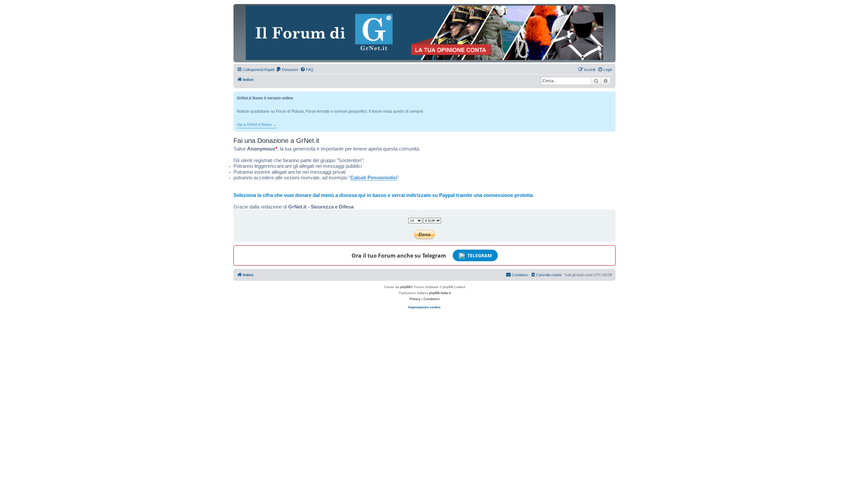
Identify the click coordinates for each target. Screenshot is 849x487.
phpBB (405, 287)
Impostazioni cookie (424, 307)
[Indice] (424, 33)
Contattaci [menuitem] (520, 275)
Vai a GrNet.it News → (257, 124)
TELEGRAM (479, 255)
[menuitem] (287, 70)
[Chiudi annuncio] (611, 95)
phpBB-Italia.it (440, 293)
